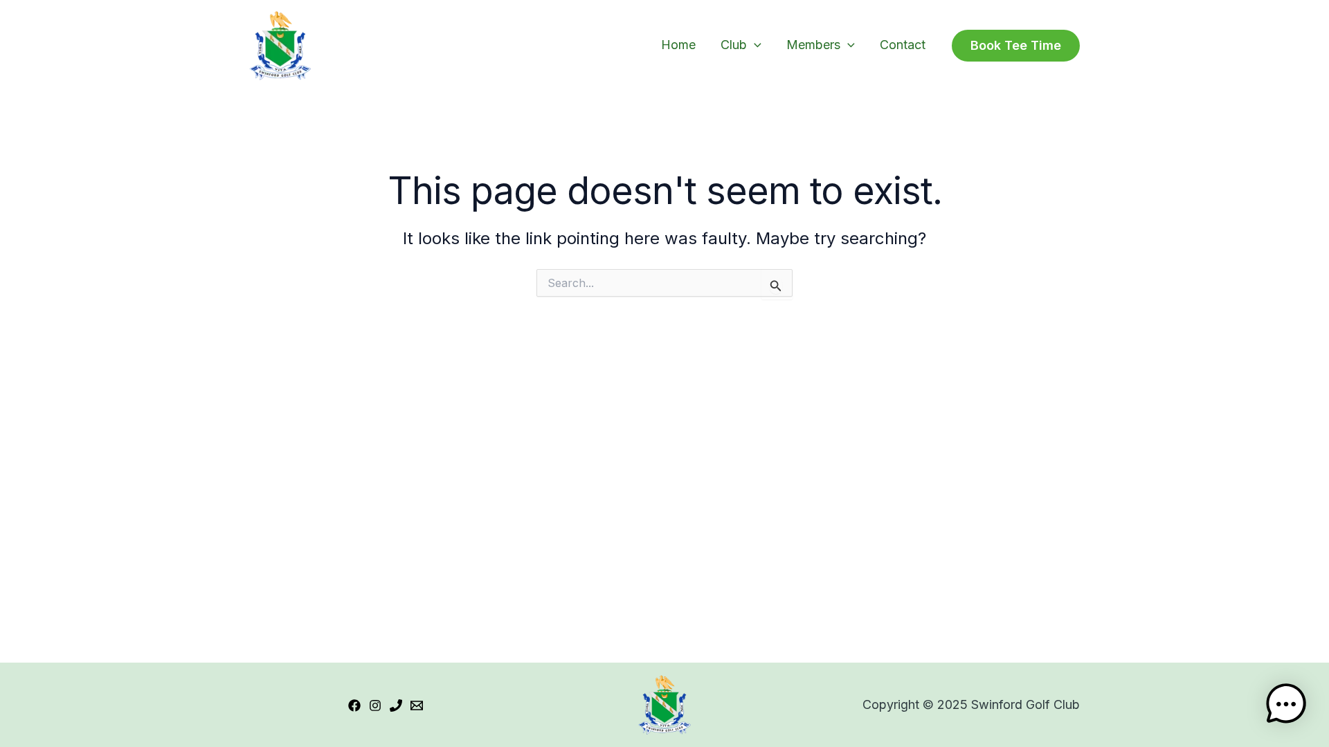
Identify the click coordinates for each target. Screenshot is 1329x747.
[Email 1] (416, 705)
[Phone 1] (396, 705)
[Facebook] (354, 705)
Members (813, 44)
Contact (902, 44)
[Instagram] (375, 705)
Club (734, 44)
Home (678, 44)
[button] (754, 45)
